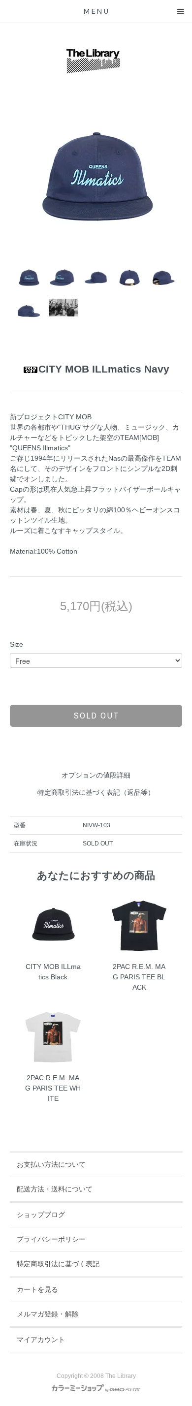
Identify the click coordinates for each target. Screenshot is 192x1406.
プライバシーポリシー (51, 1239)
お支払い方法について (51, 1164)
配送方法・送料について (55, 1189)
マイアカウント (41, 1340)
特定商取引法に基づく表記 (58, 1264)
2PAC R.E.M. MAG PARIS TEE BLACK (139, 977)
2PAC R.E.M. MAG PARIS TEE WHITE (53, 1088)
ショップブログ (41, 1215)
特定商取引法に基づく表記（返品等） (96, 792)
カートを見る (37, 1289)
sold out (96, 715)
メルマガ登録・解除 (48, 1314)
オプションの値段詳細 (96, 775)
